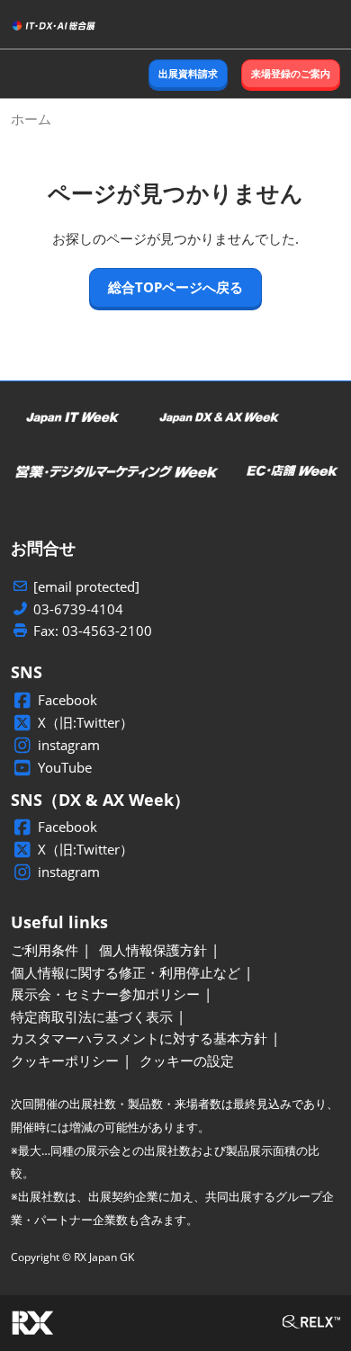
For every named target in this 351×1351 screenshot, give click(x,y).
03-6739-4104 (78, 609)
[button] (188, 74)
